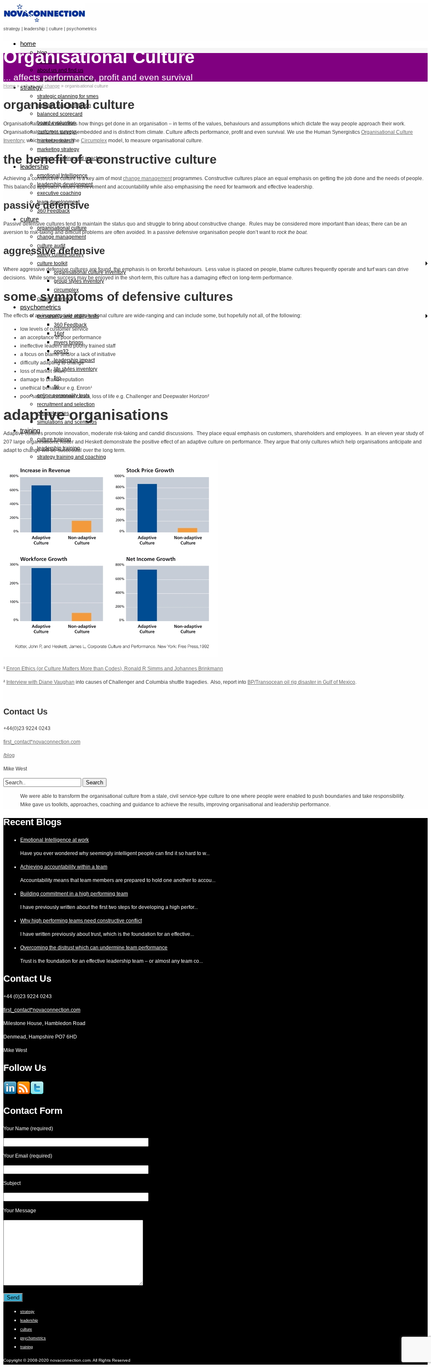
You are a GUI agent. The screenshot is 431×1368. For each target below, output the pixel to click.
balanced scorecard (59, 114)
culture (29, 219)
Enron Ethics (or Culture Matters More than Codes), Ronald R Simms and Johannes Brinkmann (114, 669)
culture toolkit (52, 263)
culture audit (51, 246)
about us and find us (60, 70)
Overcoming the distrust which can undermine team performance (94, 948)
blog (42, 53)
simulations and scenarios (67, 422)
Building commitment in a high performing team (74, 894)
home (28, 43)
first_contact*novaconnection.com (41, 742)
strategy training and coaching (71, 457)
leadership (34, 166)
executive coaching (59, 193)
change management (61, 237)
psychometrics (40, 307)
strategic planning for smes (67, 96)
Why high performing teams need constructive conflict (81, 921)
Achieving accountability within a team (63, 867)
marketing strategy (58, 149)
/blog (9, 755)
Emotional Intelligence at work (54, 840)
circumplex (66, 290)
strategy (27, 1312)
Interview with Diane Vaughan (40, 682)
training (26, 1347)
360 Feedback (53, 211)
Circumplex (94, 140)
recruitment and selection (66, 404)
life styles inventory (75, 369)
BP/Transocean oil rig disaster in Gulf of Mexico (301, 682)
